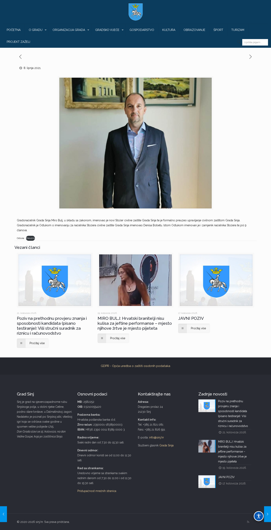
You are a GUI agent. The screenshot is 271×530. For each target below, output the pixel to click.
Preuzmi (30, 238)
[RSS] (248, 522)
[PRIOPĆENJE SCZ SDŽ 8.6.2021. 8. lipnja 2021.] (267, 514)
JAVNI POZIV (191, 318)
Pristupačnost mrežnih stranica (96, 491)
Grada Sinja (166, 445)
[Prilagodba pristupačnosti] (259, 516)
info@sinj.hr (156, 437)
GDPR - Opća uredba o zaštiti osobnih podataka (135, 366)
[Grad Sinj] (135, 12)
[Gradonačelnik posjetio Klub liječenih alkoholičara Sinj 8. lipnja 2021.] (3, 514)
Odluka (20, 238)
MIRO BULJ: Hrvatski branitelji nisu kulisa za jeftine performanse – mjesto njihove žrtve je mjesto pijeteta (135, 323)
